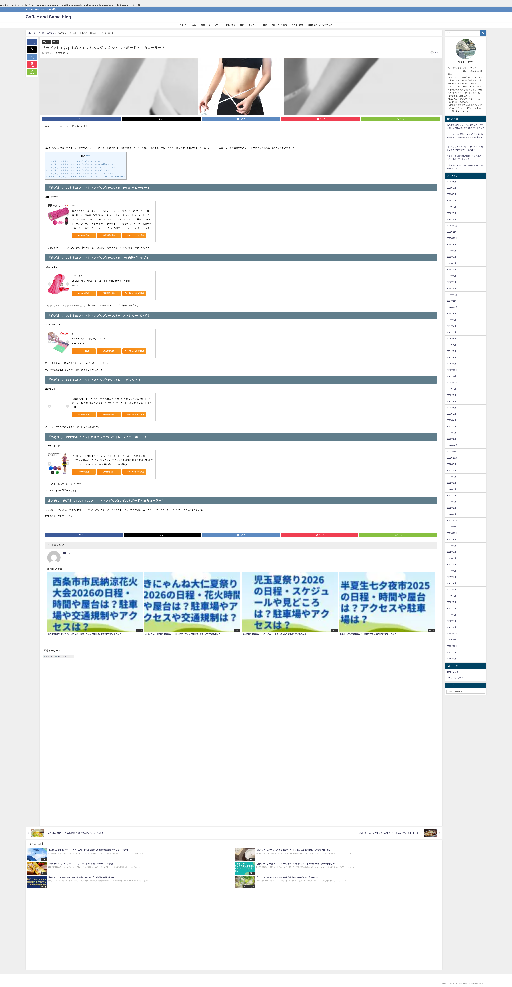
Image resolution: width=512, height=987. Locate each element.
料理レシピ (205, 25)
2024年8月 (451, 320)
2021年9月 (451, 539)
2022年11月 (452, 452)
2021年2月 (451, 583)
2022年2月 (451, 508)
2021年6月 (451, 558)
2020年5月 (451, 602)
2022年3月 (451, 502)
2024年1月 (451, 364)
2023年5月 (451, 414)
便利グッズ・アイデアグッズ (320, 25)
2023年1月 (451, 439)
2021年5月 (451, 564)
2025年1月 (451, 288)
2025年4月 (451, 276)
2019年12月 (452, 633)
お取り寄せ (230, 25)
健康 (265, 25)
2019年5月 (451, 652)
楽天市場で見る (109, 235)
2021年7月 (451, 552)
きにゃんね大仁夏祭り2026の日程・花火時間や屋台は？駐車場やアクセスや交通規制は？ (465, 137)
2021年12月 (452, 520)
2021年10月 (452, 533)
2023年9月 (451, 389)
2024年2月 (451, 357)
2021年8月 (451, 546)
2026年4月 (451, 200)
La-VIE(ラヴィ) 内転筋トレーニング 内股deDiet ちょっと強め (101, 281)
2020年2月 (451, 621)
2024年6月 (451, 332)
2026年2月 (451, 213)
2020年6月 (451, 596)
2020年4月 (451, 608)
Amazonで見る (83, 235)
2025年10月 (452, 238)
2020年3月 (451, 615)
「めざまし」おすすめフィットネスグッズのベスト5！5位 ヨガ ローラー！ (81, 161)
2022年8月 (451, 470)
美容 (242, 25)
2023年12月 (452, 370)
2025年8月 (451, 251)
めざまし (46, 42)
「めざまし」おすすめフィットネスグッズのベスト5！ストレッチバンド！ (81, 167)
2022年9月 (451, 464)
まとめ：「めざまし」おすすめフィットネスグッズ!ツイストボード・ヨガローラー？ (85, 176)
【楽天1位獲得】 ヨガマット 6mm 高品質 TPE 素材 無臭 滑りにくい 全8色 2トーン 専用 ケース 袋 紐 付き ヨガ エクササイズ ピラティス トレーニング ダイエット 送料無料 (112, 403)
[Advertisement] (241, 138)
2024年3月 (451, 351)
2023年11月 (452, 376)
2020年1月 (451, 627)
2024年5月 (451, 338)
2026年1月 (451, 219)
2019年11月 (452, 640)
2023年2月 (451, 433)
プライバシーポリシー (456, 678)
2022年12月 (452, 445)
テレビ (55, 42)
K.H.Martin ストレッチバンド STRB (89, 339)
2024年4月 (451, 345)
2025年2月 (451, 282)
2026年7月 (451, 188)
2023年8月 (451, 395)
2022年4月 (451, 495)
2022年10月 (452, 458)
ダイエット (253, 25)
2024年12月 (452, 295)
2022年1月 (451, 514)
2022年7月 (451, 477)
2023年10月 (452, 382)
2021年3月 (451, 577)
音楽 (194, 25)
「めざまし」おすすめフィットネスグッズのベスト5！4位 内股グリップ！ (80, 164)
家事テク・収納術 (279, 25)
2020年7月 (451, 589)
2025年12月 (452, 226)
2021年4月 (451, 571)
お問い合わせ (452, 672)
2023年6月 (451, 408)
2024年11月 (452, 301)
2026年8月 (451, 182)
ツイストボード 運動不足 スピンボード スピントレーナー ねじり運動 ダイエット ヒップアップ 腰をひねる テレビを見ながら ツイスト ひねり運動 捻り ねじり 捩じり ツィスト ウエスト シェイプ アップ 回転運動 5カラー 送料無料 (112, 460)
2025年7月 (451, 257)
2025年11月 (452, 232)
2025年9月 (451, 244)
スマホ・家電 (297, 25)
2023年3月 (451, 426)
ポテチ (437, 52)
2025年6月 (451, 263)
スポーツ (183, 25)
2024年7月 (451, 326)
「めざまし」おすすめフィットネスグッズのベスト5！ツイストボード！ (80, 173)
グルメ (218, 25)
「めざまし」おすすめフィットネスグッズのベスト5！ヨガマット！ (78, 170)
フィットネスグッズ (65, 656)
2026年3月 (451, 207)
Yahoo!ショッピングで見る (134, 235)
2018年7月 (451, 659)
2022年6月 (451, 483)
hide (88, 156)
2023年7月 (451, 401)
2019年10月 (452, 646)
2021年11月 (452, 527)
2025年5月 (451, 269)
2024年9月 (451, 313)
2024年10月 (452, 307)
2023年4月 (451, 420)
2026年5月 (451, 194)
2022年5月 (451, 489)
